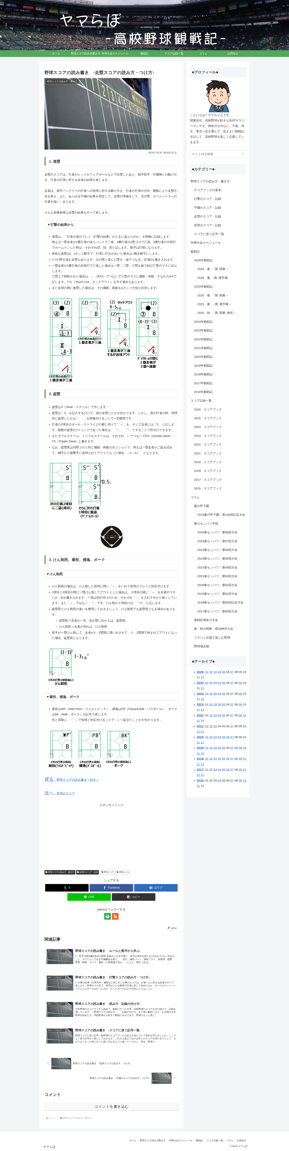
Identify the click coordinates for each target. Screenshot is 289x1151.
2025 (200, 683)
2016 (200, 780)
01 (207, 672)
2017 (200, 769)
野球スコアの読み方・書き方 (61, 872)
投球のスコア (59, 793)
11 (198, 720)
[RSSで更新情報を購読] (115, 916)
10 (244, 715)
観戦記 (199, 1140)
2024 (200, 693)
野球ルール (124, 872)
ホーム (132, 1140)
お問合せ (241, 1140)
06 (227, 737)
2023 (200, 704)
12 (202, 688)
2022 (200, 715)
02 (211, 672)
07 (232, 672)
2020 (200, 737)
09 (240, 683)
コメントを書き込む (111, 1106)
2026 (200, 672)
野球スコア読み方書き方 (153, 1140)
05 (223, 672)
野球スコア (109, 872)
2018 (200, 758)
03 (215, 672)
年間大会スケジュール (180, 1140)
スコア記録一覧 (215, 1140)
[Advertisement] (111, 836)
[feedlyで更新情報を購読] (107, 916)
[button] (133, 897)
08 (236, 748)
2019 (200, 748)
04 (219, 672)
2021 (200, 726)
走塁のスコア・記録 (89, 872)
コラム (229, 1140)
